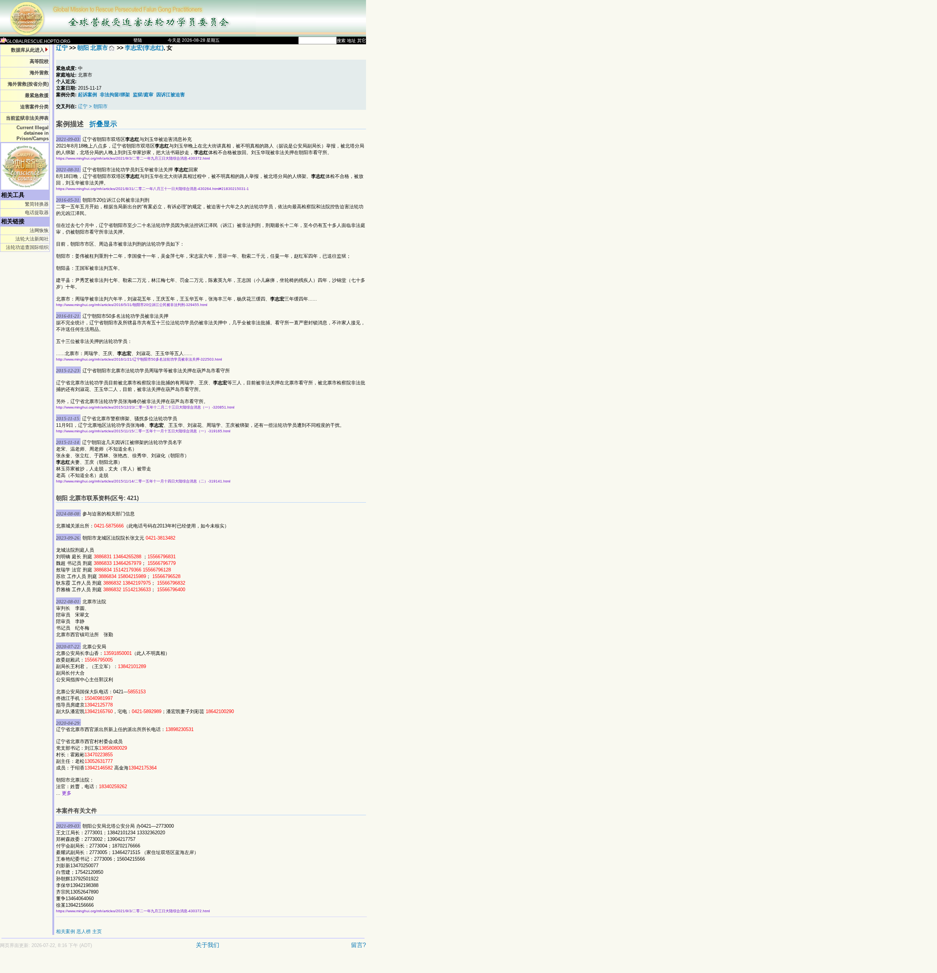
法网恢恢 (39, 230)
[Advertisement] (157, 964)
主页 (97, 931)
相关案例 (65, 931)
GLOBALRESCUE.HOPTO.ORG (38, 41)
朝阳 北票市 (92, 48)
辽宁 (62, 48)
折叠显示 (103, 124)
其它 (361, 40)
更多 (66, 793)
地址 (351, 40)
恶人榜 (83, 931)
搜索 (341, 40)
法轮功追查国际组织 (27, 247)
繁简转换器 (37, 204)
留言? (358, 945)
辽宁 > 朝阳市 (93, 106)
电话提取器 (37, 212)
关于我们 (207, 945)
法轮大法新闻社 (32, 239)
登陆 (137, 40)
